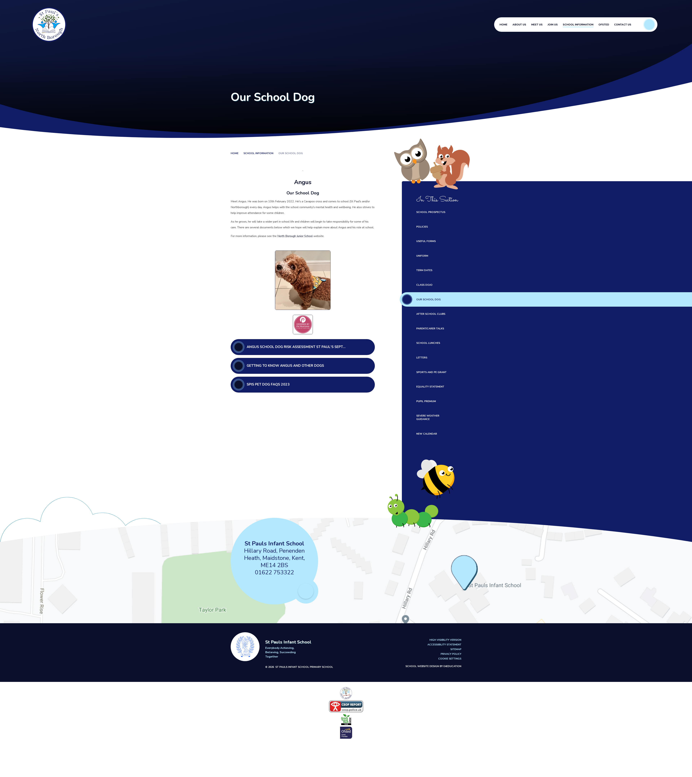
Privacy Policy (451, 654)
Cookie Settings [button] (449, 658)
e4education (452, 666)
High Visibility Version (445, 640)
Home (234, 153)
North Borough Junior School (295, 236)
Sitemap (455, 649)
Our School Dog (290, 153)
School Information (258, 153)
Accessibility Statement (444, 644)
